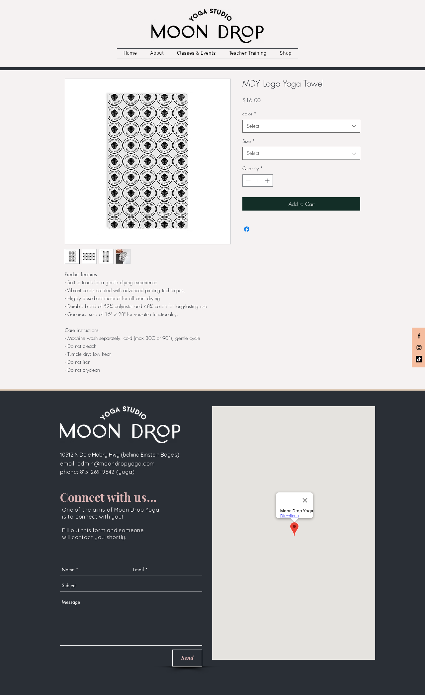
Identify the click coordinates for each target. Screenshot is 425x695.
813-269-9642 (98, 472)
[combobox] (301, 126)
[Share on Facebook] (247, 229)
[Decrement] (247, 180)
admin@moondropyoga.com (116, 463)
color (249, 113)
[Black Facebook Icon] (419, 336)
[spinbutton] (258, 180)
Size (248, 141)
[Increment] (268, 180)
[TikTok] (419, 359)
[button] (156, 53)
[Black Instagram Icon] (419, 347)
